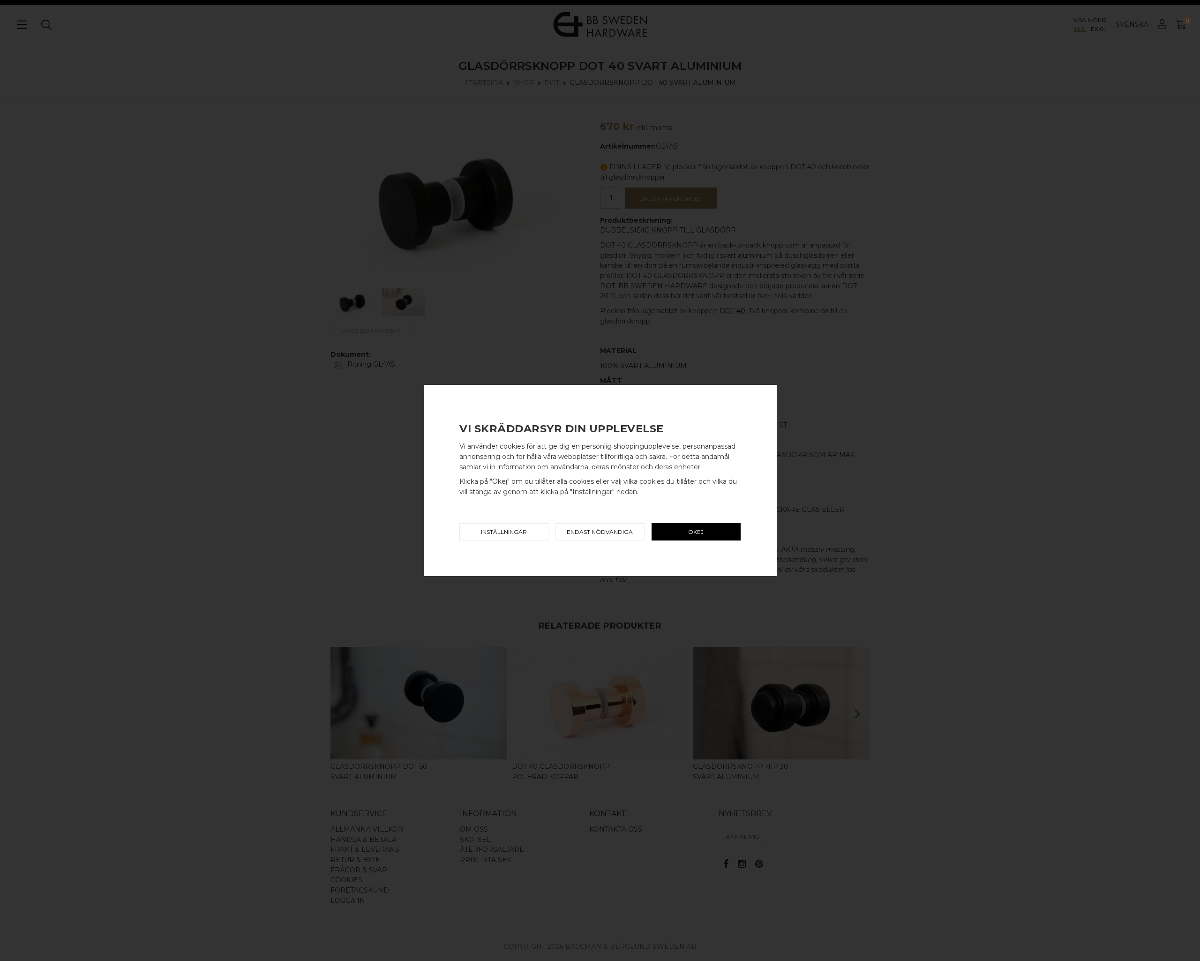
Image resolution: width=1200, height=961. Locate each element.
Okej (696, 531)
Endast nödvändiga (600, 531)
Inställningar (504, 531)
